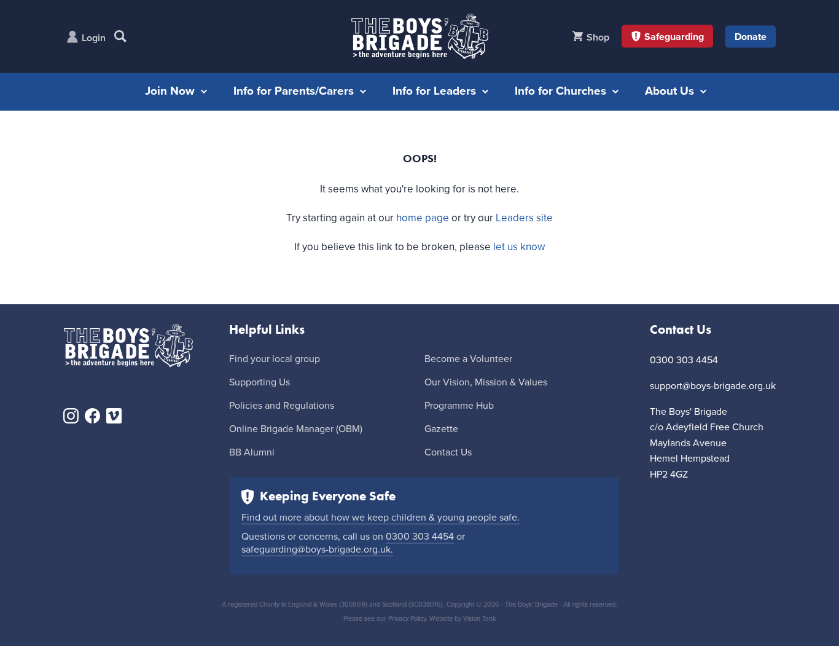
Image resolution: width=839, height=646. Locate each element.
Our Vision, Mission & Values (485, 382)
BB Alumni (252, 452)
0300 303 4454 (420, 536)
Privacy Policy (407, 619)
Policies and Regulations (281, 406)
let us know (519, 246)
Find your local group (274, 359)
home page (422, 217)
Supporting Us (259, 382)
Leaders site (524, 217)
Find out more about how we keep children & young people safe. (380, 517)
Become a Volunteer (468, 359)
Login (94, 38)
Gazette (441, 429)
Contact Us (448, 452)
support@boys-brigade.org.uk (713, 386)
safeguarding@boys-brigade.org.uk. (317, 549)
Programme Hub (459, 406)
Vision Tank (479, 619)
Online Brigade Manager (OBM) (295, 429)
